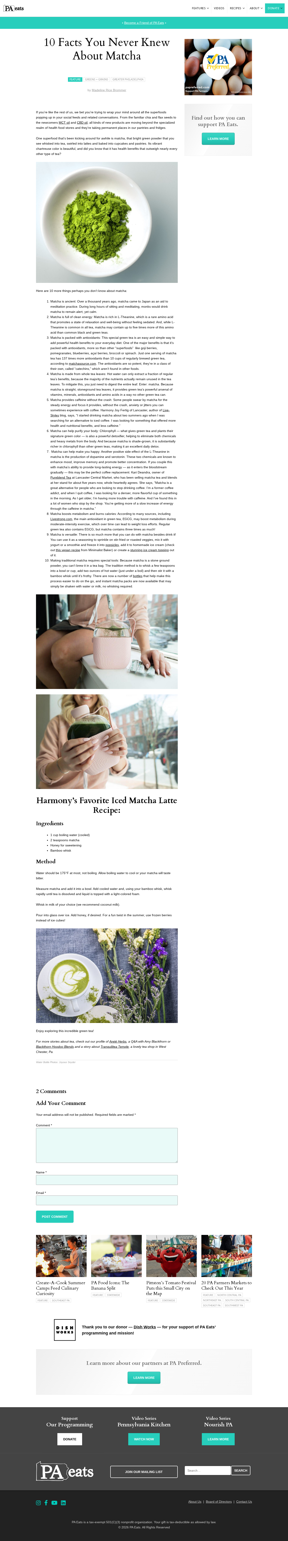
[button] (208, 8)
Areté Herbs (117, 1041)
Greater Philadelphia (128, 79)
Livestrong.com (61, 519)
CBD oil (82, 122)
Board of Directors (219, 1501)
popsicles (112, 545)
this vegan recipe (68, 550)
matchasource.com (82, 363)
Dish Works (145, 1327)
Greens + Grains (96, 79)
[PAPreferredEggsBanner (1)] (218, 94)
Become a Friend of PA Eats (144, 23)
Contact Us (244, 1501)
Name (41, 1172)
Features (199, 8)
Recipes (235, 8)
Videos (219, 8)
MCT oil (64, 122)
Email (41, 1193)
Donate (273, 8)
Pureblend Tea (60, 477)
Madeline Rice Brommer (109, 90)
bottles (137, 576)
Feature (75, 79)
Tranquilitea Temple (115, 1046)
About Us (194, 1501)
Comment (44, 1125)
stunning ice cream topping (149, 550)
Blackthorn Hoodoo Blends (55, 1046)
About (255, 8)
